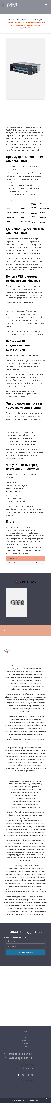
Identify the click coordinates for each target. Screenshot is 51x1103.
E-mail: (18, 1068)
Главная (11, 20)
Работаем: (20, 1065)
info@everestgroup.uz (28, 1068)
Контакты (25, 1043)
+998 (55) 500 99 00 (20, 1054)
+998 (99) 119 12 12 (20, 1058)
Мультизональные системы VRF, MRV (29, 20)
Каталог (25, 1035)
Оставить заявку (25, 1040)
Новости (25, 1046)
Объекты (25, 1037)
